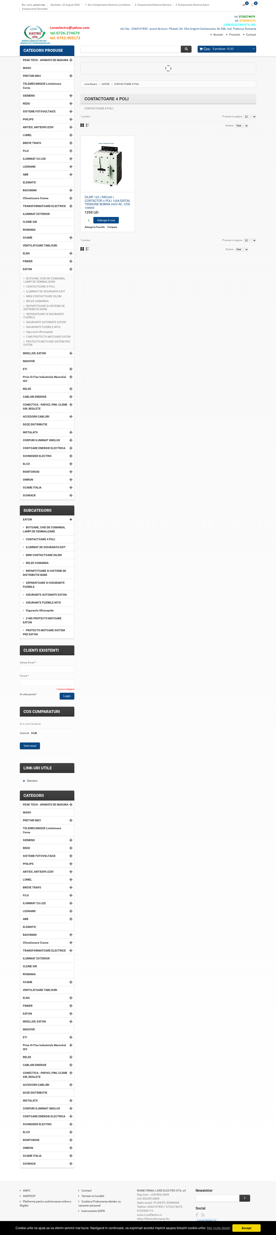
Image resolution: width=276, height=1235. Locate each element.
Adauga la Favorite (95, 227)
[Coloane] (82, 125)
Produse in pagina (232, 116)
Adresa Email (27, 662)
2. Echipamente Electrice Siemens (153, 4)
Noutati (218, 34)
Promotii (234, 34)
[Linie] (87, 125)
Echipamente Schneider (35, 8)
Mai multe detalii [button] (218, 1227)
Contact (251, 34)
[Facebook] (197, 1215)
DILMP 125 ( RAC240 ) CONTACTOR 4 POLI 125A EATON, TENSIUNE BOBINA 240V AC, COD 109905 (107, 202)
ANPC (26, 1190)
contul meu (39, 4)
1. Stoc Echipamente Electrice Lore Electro (108, 4)
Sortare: (229, 125)
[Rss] (203, 1215)
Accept (246, 1228)
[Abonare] (244, 1198)
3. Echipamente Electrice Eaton (192, 4)
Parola (23, 676)
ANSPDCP (29, 1196)
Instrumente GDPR (93, 1211)
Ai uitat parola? (28, 694)
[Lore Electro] (56, 35)
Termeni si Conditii (92, 1196)
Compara (112, 227)
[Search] (186, 49)
